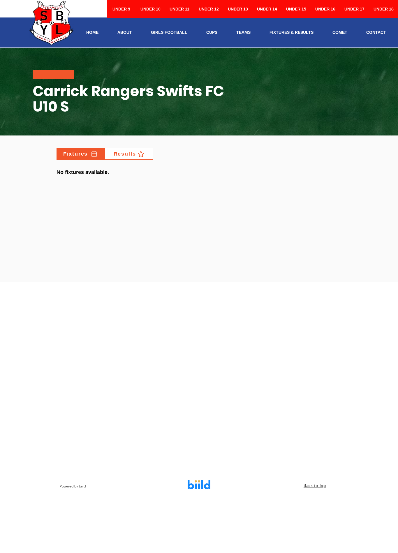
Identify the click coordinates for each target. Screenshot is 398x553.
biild (82, 486)
